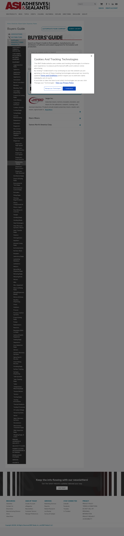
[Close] (91, 56)
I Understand (69, 88)
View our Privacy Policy (65, 83)
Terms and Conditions (48, 76)
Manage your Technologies (53, 88)
